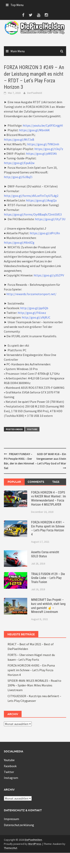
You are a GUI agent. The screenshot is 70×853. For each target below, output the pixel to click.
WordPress (34, 844)
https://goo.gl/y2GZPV (49, 275)
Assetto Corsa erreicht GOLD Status (45, 554)
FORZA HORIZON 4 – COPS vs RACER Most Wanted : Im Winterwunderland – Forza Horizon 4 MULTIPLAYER (48, 498)
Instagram (11, 778)
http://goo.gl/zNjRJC (36, 317)
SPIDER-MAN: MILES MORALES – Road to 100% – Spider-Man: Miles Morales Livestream (34, 685)
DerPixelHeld (34, 93)
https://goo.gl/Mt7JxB (19, 139)
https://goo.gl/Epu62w (19, 163)
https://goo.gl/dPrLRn (45, 233)
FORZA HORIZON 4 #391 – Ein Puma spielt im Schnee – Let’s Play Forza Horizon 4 (48, 528)
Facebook (10, 766)
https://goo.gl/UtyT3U (50, 219)
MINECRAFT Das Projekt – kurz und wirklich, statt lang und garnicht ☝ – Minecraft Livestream (48, 606)
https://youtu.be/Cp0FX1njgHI (43, 125)
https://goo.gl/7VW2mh (43, 144)
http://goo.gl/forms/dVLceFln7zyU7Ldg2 (31, 196)
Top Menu (17, 5)
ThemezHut (10, 848)
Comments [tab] (36, 482)
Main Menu (17, 51)
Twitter (9, 772)
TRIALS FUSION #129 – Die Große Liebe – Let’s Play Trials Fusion (48, 578)
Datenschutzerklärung (19, 825)
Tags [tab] (55, 482)
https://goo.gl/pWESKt (41, 153)
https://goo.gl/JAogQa (41, 200)
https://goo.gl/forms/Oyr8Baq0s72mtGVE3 (33, 214)
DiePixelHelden (33, 839)
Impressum (11, 819)
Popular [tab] (14, 482)
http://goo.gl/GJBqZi (18, 177)
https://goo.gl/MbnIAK (34, 130)
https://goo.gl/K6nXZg (19, 242)
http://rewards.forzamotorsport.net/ (31, 294)
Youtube (32, 429)
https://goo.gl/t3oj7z (48, 149)
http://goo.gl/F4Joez (32, 313)
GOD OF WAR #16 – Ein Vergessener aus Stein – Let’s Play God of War (50, 458)
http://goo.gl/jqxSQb (34, 308)
